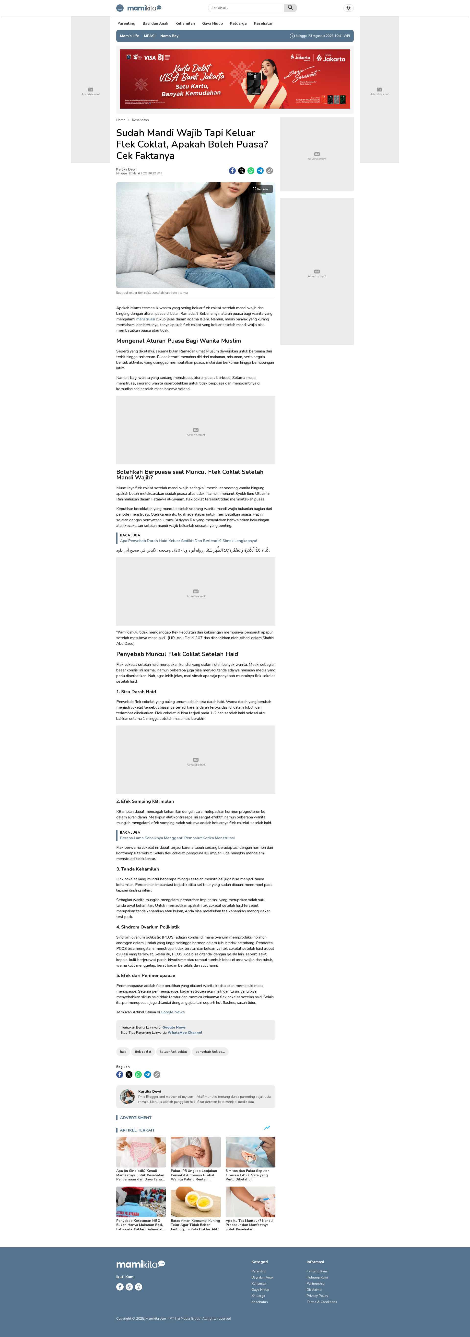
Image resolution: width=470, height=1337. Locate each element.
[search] (290, 8)
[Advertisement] (195, 430)
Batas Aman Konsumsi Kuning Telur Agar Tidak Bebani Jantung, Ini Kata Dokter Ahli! (195, 1225)
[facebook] (232, 170)
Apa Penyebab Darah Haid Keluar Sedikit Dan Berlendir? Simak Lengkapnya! (188, 541)
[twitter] (241, 170)
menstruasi (145, 319)
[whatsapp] (250, 170)
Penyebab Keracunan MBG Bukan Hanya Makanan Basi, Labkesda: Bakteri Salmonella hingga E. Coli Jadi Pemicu (141, 1227)
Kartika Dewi (126, 169)
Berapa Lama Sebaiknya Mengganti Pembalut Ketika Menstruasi (177, 838)
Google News (173, 1012)
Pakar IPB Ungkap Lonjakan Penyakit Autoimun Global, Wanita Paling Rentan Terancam (194, 1177)
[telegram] (260, 170)
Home (120, 120)
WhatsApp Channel (185, 1032)
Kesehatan (140, 120)
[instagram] (138, 1287)
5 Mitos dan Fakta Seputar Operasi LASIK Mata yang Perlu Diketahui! (247, 1175)
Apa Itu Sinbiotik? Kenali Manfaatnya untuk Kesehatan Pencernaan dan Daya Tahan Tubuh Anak (140, 1177)
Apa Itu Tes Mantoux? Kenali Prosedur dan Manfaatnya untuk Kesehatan (249, 1225)
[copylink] (269, 170)
